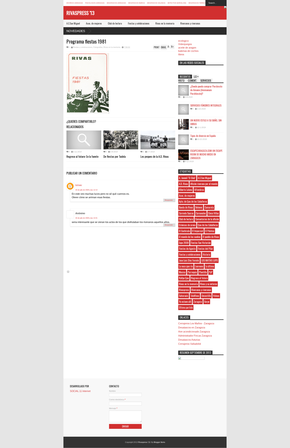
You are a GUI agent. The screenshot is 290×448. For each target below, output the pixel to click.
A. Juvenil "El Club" (187, 178)
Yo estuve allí (185, 301)
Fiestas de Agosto (187, 248)
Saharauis (183, 296)
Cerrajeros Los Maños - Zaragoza (196, 323)
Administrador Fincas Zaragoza (195, 335)
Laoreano (199, 266)
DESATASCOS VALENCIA (156, 3)
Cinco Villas (213, 213)
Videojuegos (185, 44)
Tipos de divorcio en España (203, 136)
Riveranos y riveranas (190, 23)
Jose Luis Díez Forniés (189, 260)
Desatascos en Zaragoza (191, 327)
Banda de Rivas (186, 207)
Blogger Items (159, 442)
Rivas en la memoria (164, 23)
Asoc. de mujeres (94, 23)
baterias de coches (188, 51)
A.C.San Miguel (73, 23)
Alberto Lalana (185, 190)
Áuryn (206, 301)
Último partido (186, 307)
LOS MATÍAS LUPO (209, 260)
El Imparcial (197, 231)
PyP (210, 272)
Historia (206, 254)
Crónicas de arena (187, 225)
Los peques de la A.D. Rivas (154, 156)
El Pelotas (209, 231)
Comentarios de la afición (207, 219)
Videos (216, 296)
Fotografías (98, 47)
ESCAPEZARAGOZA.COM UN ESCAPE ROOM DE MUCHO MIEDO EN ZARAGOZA (206, 154)
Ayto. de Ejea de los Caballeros (193, 201)
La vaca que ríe (186, 266)
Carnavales (201, 213)
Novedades (75, 31)
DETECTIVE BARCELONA (177, 3)
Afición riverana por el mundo (203, 184)
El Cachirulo (184, 231)
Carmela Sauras (186, 213)
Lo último (209, 266)
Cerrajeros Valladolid (189, 344)
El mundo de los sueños (189, 237)
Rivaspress (184, 290)
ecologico (183, 41)
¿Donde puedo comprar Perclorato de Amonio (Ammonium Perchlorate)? (206, 90)
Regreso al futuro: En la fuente (82, 156)
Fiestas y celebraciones (138, 23)
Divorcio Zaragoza (74, 3)
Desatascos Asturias (189, 339)
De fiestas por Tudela (114, 156)
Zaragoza (197, 301)
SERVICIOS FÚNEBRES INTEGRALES (205, 105)
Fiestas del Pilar (205, 248)
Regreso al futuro (199, 278)
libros (181, 54)
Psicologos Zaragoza (95, 3)
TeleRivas (194, 296)
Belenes (198, 207)
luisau (78, 185)
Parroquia (192, 272)
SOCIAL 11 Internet (80, 391)
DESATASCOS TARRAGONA (198, 3)
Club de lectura (115, 23)
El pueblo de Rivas (211, 237)
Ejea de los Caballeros (208, 225)
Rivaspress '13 (80, 12)
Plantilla (203, 272)
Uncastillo (206, 296)
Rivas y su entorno (208, 284)
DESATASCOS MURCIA (136, 3)
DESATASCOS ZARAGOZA (116, 3)
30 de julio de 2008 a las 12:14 (86, 190)
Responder (169, 200)
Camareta (209, 207)
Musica (182, 272)
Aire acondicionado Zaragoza (194, 331)
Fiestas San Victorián (201, 243)
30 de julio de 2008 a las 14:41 (86, 218)
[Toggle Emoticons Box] (68, 271)
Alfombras (199, 190)
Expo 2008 (184, 243)
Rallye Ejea (184, 278)
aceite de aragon (187, 47)
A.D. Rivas (183, 184)
